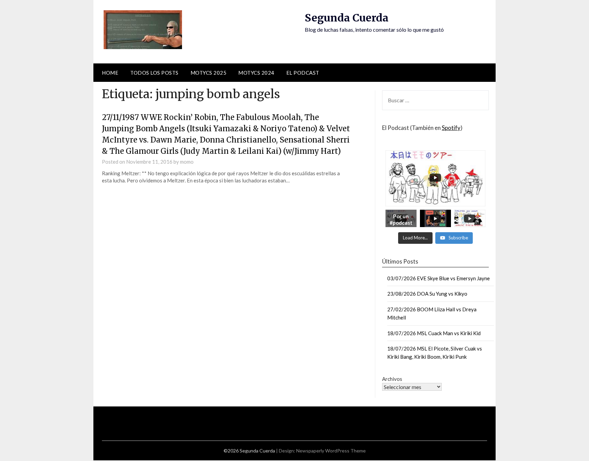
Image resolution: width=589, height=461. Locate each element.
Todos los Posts (154, 73)
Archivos (392, 379)
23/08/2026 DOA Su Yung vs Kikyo (427, 294)
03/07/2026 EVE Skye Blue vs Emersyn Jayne (438, 278)
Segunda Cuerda (347, 17)
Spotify (451, 127)
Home (110, 73)
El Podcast (302, 73)
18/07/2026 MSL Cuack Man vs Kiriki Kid (434, 333)
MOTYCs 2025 (209, 73)
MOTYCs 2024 (256, 73)
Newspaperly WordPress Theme (331, 450)
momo (187, 162)
